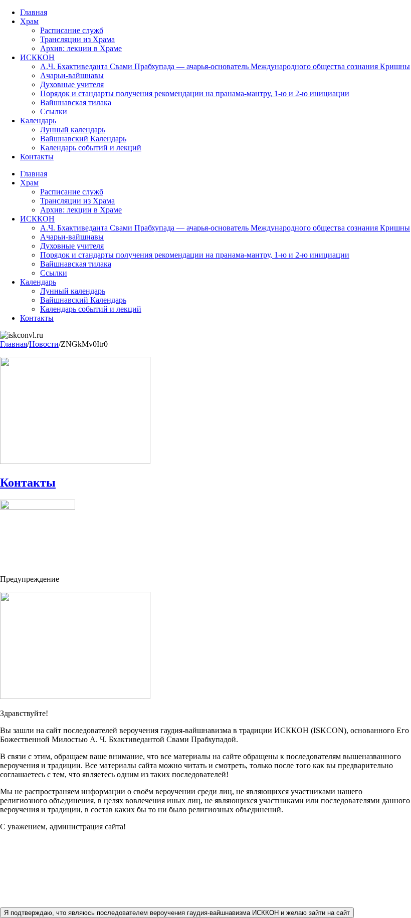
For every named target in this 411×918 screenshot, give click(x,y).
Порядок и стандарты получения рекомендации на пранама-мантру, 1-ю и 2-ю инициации (194, 93)
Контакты (37, 156)
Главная (33, 12)
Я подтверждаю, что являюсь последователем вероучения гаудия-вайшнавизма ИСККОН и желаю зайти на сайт (177, 912)
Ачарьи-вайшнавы (72, 75)
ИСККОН (37, 57)
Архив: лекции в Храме (81, 48)
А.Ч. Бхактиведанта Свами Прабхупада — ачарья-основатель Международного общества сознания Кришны (225, 66)
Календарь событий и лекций (90, 147)
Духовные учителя (72, 84)
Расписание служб (71, 30)
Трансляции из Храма (77, 39)
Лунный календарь (72, 129)
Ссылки (53, 111)
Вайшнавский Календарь (83, 138)
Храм (29, 21)
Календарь (38, 120)
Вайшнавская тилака (75, 102)
